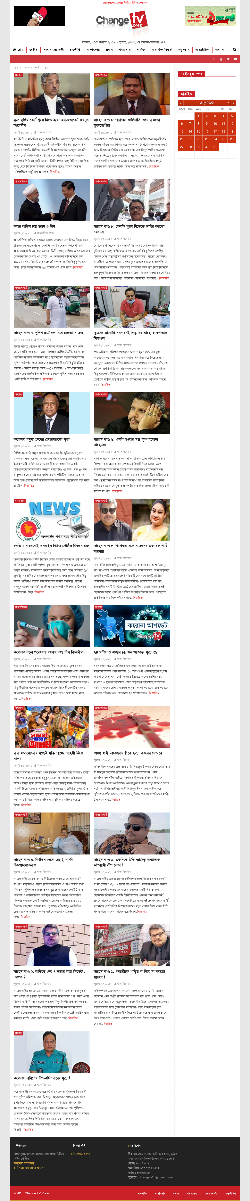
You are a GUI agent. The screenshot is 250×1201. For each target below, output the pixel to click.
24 (215, 139)
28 (190, 147)
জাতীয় (33, 50)
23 (207, 139)
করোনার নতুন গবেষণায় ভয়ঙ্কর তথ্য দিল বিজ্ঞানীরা (48, 652)
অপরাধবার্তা (101, 75)
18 (223, 131)
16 (207, 131)
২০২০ (26, 67)
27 (182, 147)
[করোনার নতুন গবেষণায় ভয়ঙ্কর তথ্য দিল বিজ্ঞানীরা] (52, 626)
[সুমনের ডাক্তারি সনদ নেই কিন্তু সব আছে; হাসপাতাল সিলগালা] (132, 307)
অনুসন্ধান (183, 50)
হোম (19, 50)
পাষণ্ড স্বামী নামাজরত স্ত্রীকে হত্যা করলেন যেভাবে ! (129, 753)
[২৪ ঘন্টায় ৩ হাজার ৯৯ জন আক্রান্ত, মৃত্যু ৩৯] (132, 626)
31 (215, 147)
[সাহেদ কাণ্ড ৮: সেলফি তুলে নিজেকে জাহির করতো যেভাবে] (132, 200)
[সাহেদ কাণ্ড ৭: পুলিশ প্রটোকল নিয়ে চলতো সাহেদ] (52, 307)
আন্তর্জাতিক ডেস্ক (45, 233)
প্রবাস (109, 50)
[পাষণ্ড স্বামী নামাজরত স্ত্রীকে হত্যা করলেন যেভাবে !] (132, 727)
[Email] (235, 59)
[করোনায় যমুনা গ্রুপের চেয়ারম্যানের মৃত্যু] (52, 413)
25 (223, 139)
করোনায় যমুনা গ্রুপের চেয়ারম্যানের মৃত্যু (42, 439)
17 (215, 131)
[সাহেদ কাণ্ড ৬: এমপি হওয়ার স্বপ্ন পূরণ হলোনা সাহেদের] (132, 413)
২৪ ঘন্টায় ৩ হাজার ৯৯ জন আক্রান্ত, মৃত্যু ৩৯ (125, 652)
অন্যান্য (219, 50)
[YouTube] (221, 59)
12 (232, 124)
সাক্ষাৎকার (93, 50)
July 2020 (207, 103)
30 (207, 147)
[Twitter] (228, 59)
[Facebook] (214, 59)
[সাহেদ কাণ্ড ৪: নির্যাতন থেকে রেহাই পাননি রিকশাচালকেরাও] (52, 833)
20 (182, 139)
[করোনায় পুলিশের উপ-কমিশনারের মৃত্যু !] (52, 1052)
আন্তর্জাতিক (202, 50)
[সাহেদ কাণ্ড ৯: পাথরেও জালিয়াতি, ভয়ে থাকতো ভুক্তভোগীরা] (132, 94)
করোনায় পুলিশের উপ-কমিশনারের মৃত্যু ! (42, 1078)
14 (190, 131)
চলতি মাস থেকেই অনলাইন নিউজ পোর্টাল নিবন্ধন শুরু (51, 545)
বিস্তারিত (55, 172)
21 (190, 139)
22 (198, 139)
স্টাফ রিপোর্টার (44, 132)
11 (223, 124)
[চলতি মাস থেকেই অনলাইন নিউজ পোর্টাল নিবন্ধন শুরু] (52, 520)
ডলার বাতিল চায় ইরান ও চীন (34, 226)
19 (232, 131)
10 (215, 124)
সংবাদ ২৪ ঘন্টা (54, 50)
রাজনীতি (75, 50)
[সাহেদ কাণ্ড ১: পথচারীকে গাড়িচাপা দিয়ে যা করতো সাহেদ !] (132, 945)
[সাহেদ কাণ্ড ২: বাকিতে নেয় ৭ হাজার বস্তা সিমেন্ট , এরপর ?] (52, 945)
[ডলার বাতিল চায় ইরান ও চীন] (52, 200)
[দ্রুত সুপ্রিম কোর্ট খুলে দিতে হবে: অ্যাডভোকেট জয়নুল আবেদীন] (52, 94)
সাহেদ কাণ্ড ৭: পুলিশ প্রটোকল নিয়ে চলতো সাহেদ (48, 333)
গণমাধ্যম (125, 50)
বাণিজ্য (141, 50)
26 (232, 139)
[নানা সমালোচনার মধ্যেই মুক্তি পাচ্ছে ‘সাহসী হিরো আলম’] (52, 727)
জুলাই (36, 67)
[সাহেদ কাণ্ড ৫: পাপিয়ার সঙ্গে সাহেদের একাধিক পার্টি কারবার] (132, 520)
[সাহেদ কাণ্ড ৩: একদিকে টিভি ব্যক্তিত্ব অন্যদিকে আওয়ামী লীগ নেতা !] (132, 833)
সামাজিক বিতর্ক (162, 50)
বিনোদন (19, 708)
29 (198, 147)
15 (198, 131)
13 (182, 131)
